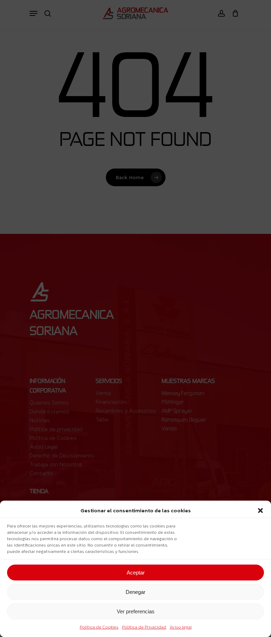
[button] (260, 510)
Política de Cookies (99, 627)
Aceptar (136, 573)
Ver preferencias (136, 611)
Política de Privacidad (144, 627)
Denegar (135, 592)
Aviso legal (181, 627)
